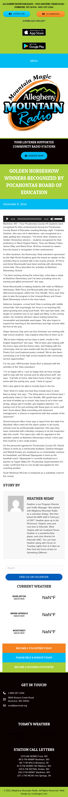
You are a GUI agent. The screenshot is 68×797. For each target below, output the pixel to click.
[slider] (58, 218)
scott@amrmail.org (17, 705)
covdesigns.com (39, 793)
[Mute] (51, 219)
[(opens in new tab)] (34, 32)
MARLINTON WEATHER (34, 597)
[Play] (7, 219)
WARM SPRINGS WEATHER (34, 614)
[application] (34, 219)
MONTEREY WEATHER (34, 632)
